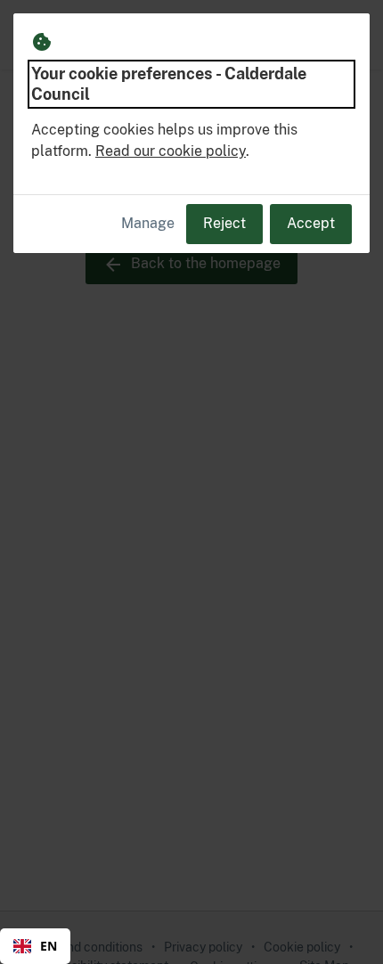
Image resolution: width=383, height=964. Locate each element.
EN (48, 945)
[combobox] (35, 946)
